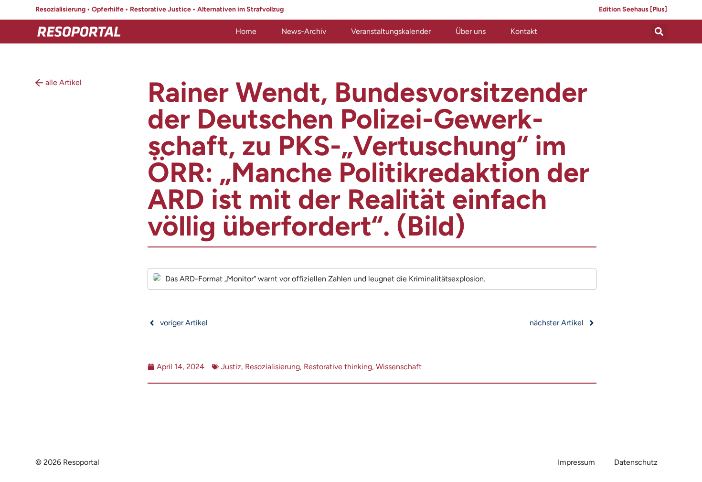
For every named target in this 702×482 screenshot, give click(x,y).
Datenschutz (636, 462)
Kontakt (524, 31)
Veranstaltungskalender (391, 31)
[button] (659, 32)
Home (245, 31)
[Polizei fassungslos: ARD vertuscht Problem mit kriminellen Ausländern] (372, 278)
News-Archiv (303, 31)
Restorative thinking (338, 366)
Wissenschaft (399, 366)
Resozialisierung (272, 366)
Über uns (471, 31)
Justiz (231, 366)
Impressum (576, 462)
